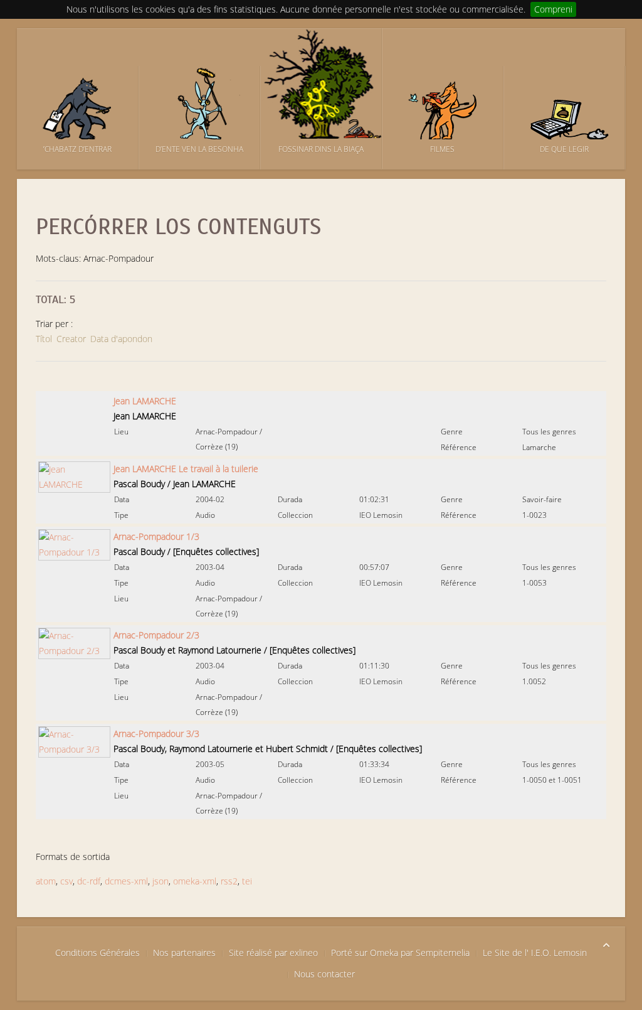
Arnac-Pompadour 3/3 (156, 733)
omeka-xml (194, 881)
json (160, 881)
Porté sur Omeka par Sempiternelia (400, 953)
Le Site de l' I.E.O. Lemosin (535, 953)
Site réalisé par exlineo (273, 953)
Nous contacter (324, 974)
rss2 (229, 881)
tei (247, 881)
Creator (71, 339)
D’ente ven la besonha (199, 149)
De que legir (564, 149)
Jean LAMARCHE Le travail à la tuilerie (185, 469)
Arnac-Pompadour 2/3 (156, 635)
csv (66, 881)
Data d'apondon (121, 339)
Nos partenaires (184, 953)
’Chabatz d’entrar (77, 149)
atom (46, 881)
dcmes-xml (126, 881)
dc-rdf (88, 881)
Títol (44, 339)
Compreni (553, 9)
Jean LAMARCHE (144, 401)
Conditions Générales (97, 953)
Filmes (442, 149)
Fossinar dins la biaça (321, 149)
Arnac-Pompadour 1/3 (156, 536)
